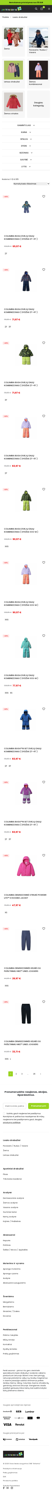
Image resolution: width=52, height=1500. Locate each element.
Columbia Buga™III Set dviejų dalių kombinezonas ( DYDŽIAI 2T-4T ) (22, 750)
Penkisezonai (10, 1329)
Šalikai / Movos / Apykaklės (15, 1250)
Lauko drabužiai (20, 17)
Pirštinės (7, 1245)
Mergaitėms (8, 1302)
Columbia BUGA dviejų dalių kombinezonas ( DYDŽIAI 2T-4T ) (21, 237)
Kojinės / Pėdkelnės (12, 1221)
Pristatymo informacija (12, 1468)
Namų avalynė (9, 1216)
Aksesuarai (9, 1234)
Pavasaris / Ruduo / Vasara (15, 1146)
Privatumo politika (10, 1480)
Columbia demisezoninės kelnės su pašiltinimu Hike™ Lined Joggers (22, 970)
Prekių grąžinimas (11, 1353)
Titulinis (5, 17)
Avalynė (7, 1192)
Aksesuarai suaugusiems (14, 1283)
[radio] (6, 253)
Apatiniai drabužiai (13, 1168)
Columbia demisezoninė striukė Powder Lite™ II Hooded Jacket (25, 896)
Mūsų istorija (9, 1340)
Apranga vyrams (10, 1273)
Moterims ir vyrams (13, 1263)
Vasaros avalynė (10, 1207)
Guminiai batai (10, 1212)
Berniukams (8, 1306)
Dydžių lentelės (10, 1349)
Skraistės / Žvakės (11, 1311)
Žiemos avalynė (10, 1203)
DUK (4, 1476)
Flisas (5, 1174)
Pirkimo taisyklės (10, 1335)
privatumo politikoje (11, 1122)
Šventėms (8, 1296)
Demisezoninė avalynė (13, 1198)
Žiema (6, 1150)
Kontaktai (7, 1344)
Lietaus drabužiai (11, 1155)
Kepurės (6, 1240)
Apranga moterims (11, 1269)
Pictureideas (15, 1485)
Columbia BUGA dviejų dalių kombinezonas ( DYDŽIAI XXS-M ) (21, 530)
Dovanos (7, 1316)
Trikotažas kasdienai (12, 1179)
